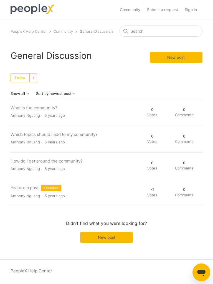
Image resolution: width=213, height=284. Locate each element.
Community (130, 9)
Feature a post (25, 187)
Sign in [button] (191, 9)
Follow (20, 78)
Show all (18, 94)
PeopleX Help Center (29, 31)
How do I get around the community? (47, 161)
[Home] (32, 12)
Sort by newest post (54, 94)
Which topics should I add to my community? (54, 134)
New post (176, 57)
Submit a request (162, 9)
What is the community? (34, 107)
